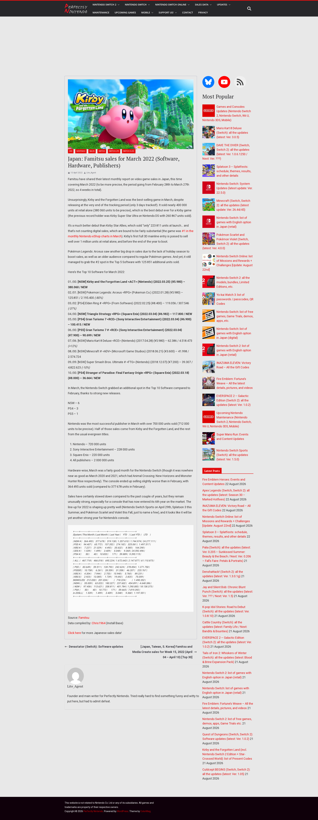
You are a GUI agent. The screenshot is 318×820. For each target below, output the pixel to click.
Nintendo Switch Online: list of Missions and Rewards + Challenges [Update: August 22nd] (226, 521)
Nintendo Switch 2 (104, 4)
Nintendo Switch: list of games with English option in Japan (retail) (233, 222)
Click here (74, 633)
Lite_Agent (91, 173)
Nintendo (81, 151)
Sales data (201, 4)
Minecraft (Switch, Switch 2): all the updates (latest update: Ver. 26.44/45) (233, 205)
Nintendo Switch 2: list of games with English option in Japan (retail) (233, 350)
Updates (222, 4)
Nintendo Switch (136, 4)
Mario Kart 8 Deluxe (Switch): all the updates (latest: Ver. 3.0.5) (232, 132)
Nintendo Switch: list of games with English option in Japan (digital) (233, 333)
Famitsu (84, 617)
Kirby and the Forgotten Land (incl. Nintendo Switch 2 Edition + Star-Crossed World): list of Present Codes (227, 754)
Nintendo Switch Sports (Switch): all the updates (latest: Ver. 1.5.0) (232, 455)
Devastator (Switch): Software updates (96, 646)
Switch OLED (128, 151)
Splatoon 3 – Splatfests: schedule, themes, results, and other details (233, 171)
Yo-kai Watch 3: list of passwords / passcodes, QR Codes (234, 299)
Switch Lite (114, 151)
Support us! (166, 12)
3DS (70, 151)
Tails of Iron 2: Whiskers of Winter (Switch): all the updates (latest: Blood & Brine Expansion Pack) (227, 657)
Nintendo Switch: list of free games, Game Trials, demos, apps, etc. (234, 316)
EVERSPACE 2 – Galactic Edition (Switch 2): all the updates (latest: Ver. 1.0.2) (233, 400)
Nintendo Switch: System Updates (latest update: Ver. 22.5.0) (234, 188)
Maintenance (101, 12)
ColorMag (145, 811)
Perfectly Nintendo (93, 811)
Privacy (203, 12)
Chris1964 (98, 623)
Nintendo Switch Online (170, 4)
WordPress (122, 811)
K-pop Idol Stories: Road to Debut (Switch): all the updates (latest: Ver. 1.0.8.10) (225, 611)
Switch (102, 151)
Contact (187, 12)
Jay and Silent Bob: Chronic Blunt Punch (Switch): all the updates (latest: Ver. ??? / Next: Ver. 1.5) (227, 591)
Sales (92, 151)
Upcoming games (125, 12)
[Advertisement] (159, 41)
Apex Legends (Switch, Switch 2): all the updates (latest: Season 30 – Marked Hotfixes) (226, 495)
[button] (118, 4)
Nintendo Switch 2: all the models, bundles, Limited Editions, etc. (233, 282)
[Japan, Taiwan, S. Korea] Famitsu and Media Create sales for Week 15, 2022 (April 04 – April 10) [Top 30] (162, 652)
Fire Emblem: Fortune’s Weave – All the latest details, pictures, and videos (234, 383)
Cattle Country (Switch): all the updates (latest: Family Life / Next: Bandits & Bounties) (224, 627)
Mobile (145, 12)
